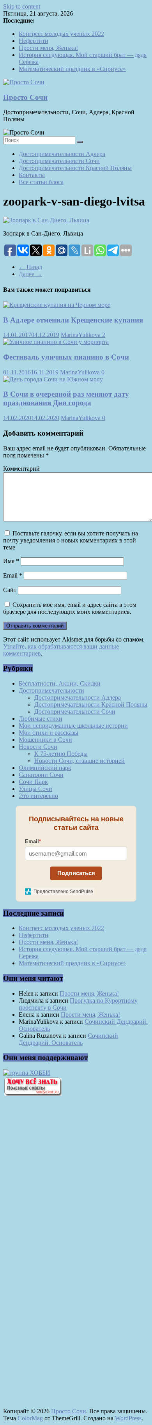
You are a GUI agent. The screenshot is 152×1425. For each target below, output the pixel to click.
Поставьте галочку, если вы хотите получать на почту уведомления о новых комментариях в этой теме (70, 540)
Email (12, 575)
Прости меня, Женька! (48, 47)
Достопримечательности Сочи (59, 161)
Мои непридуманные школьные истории (73, 725)
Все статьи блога (41, 182)
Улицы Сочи (35, 788)
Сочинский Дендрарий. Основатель (68, 1039)
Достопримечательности (51, 690)
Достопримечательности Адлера (62, 154)
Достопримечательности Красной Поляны (75, 168)
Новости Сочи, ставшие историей (79, 760)
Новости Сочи (38, 746)
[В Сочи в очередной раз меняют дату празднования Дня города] (53, 379)
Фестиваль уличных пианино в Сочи (66, 357)
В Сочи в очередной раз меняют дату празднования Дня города (66, 398)
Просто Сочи (25, 97)
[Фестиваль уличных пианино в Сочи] (56, 342)
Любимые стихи (40, 718)
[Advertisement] (46, 1235)
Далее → (30, 274)
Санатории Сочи (41, 774)
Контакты (32, 175)
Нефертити (33, 40)
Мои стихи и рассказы (48, 732)
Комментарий (21, 468)
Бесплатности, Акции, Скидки (60, 683)
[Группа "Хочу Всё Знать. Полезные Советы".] (32, 1093)
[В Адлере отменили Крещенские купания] (56, 304)
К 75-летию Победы (61, 753)
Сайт (9, 590)
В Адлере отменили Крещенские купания (73, 320)
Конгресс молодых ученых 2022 (61, 33)
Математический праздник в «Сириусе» (72, 69)
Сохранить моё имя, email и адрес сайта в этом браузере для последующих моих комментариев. (69, 608)
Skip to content (21, 6)
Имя (11, 561)
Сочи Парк (33, 781)
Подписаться (76, 873)
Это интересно (38, 795)
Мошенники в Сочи (45, 739)
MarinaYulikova (81, 334)
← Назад (30, 267)
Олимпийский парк (45, 767)
